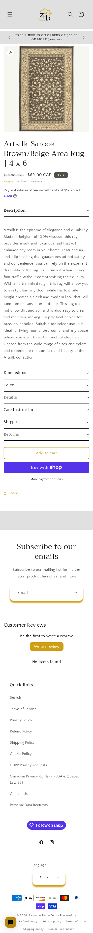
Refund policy (28, 921)
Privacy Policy (21, 720)
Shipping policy (33, 929)
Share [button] (13, 493)
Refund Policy (21, 731)
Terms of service (77, 921)
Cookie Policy (21, 754)
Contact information (61, 929)
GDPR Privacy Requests (28, 765)
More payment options (46, 479)
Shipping (9, 181)
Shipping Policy (22, 743)
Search (15, 698)
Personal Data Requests (29, 805)
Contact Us (19, 794)
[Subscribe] (75, 593)
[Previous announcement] (9, 37)
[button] (9, 14)
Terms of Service (23, 709)
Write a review (46, 646)
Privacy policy (52, 921)
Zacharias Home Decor (44, 915)
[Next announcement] (83, 37)
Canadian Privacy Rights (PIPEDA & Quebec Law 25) (45, 779)
